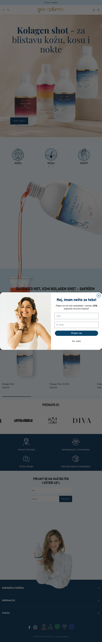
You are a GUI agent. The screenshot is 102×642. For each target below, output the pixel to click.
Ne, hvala (76, 341)
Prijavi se (76, 333)
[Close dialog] (99, 296)
